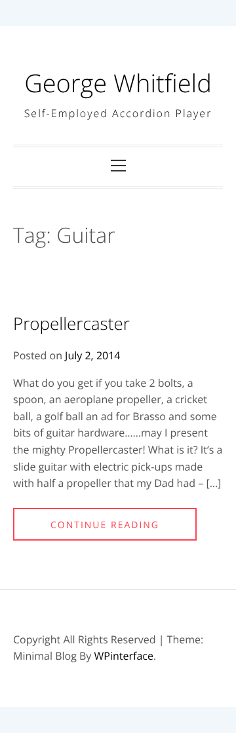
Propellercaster (71, 323)
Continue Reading (104, 525)
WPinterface (123, 656)
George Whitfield (118, 83)
